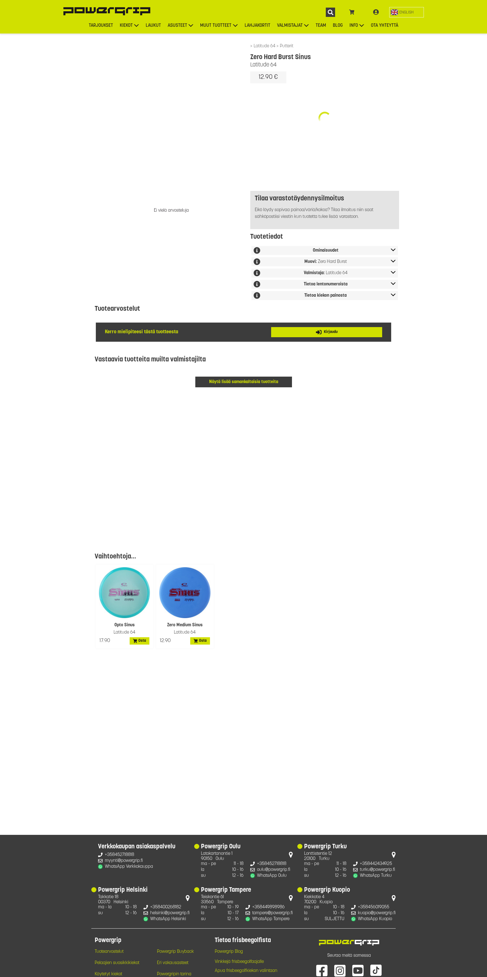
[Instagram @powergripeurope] (340, 970)
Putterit (286, 46)
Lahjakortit (257, 25)
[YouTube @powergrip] (358, 970)
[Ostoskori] (352, 12)
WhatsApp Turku (376, 875)
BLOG (338, 25)
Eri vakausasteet (173, 963)
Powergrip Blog (229, 951)
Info (353, 25)
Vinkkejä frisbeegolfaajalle (239, 962)
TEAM (321, 25)
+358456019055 (373, 907)
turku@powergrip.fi (377, 870)
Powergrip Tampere (226, 890)
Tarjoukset (101, 25)
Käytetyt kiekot (108, 974)
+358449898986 (268, 907)
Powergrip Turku (325, 847)
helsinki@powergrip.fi (170, 913)
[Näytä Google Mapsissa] (291, 856)
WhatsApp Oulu (272, 875)
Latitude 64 (265, 46)
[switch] (406, 12)
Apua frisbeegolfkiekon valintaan (246, 971)
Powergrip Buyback (175, 951)
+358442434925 (376, 864)
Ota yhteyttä (384, 25)
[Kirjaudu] (375, 12)
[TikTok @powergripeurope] (376, 970)
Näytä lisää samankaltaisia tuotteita (243, 382)
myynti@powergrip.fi (124, 860)
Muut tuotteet (215, 25)
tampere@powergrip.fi (272, 913)
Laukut (153, 25)
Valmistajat (290, 25)
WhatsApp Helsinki (168, 919)
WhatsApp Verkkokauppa (129, 866)
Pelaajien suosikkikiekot (117, 963)
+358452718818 (119, 855)
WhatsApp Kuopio (375, 919)
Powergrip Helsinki (123, 890)
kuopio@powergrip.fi (377, 913)
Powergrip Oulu (220, 847)
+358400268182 (165, 907)
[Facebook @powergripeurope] (321, 970)
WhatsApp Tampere (270, 919)
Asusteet (177, 25)
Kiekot (126, 25)
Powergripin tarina (174, 974)
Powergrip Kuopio (327, 890)
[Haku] (330, 12)
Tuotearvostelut (109, 951)
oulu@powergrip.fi (273, 870)
